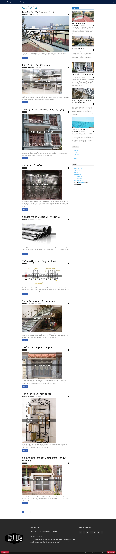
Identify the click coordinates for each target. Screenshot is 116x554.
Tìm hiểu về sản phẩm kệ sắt (36, 393)
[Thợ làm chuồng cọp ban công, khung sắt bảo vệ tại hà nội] (83, 93)
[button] (113, 2)
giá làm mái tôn (45, 542)
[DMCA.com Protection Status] (77, 184)
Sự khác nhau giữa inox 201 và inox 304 (42, 216)
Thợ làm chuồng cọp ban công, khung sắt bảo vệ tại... (81, 101)
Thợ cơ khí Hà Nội (78, 168)
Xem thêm (25, 57)
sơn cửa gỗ (71, 541)
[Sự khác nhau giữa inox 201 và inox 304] (45, 233)
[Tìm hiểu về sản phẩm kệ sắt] (45, 420)
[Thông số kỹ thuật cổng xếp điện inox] (45, 276)
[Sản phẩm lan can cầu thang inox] (45, 318)
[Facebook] (80, 532)
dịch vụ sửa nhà (55, 541)
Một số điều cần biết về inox (36, 65)
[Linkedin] (87, 532)
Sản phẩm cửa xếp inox (33, 165)
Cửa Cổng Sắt (25, 67)
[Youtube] (102, 532)
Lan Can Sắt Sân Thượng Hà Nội (38, 12)
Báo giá (19, 2)
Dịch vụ (12, 2)
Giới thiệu (97, 552)
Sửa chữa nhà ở (77, 170)
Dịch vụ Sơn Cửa (78, 176)
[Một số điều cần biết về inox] (45, 81)
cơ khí (24, 14)
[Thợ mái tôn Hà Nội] (83, 41)
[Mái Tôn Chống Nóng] (83, 16)
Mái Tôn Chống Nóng (78, 23)
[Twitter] (95, 532)
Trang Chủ (5, 2)
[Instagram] (84, 532)
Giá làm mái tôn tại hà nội (80, 129)
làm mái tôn (81, 182)
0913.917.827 (5, 552)
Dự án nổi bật (26, 2)
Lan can (76, 156)
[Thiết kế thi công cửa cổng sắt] (45, 365)
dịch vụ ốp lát (49, 541)
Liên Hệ (93, 552)
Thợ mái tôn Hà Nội (78, 48)
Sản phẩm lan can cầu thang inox (38, 301)
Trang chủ (24, 6)
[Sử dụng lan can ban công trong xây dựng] (45, 132)
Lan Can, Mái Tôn (28, 14)
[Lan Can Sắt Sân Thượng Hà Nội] (45, 34)
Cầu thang (76, 154)
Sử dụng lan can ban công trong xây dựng (43, 109)
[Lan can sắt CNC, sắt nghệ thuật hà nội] (83, 67)
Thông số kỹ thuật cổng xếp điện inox (41, 261)
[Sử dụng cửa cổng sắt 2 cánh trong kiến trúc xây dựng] (45, 480)
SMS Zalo (112, 552)
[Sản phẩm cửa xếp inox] (45, 185)
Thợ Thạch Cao (77, 174)
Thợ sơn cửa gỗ (77, 172)
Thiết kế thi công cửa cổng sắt (37, 347)
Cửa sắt (76, 152)
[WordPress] (98, 532)
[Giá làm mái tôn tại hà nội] (83, 122)
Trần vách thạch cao (78, 180)
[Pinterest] (91, 532)
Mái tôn (76, 150)
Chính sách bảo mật (104, 552)
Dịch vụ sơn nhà (78, 178)
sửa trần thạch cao (64, 541)
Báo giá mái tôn (87, 552)
